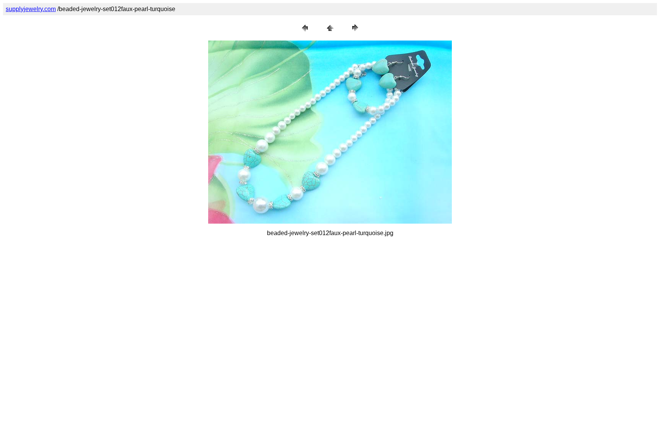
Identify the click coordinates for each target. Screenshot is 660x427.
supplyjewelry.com (31, 9)
